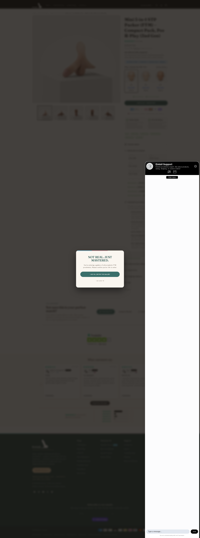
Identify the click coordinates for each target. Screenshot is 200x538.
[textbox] (168, 531)
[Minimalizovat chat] (195, 166)
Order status (172, 177)
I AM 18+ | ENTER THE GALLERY (100, 274)
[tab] (169, 172)
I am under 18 (100, 281)
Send (194, 531)
